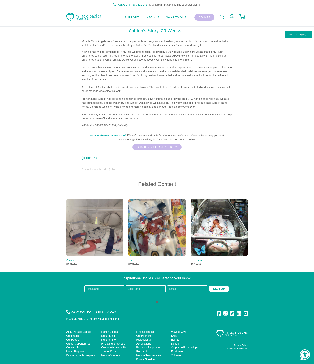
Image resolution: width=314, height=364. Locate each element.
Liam (131, 260)
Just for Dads (108, 351)
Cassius (71, 260)
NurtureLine (108, 335)
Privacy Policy (241, 345)
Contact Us (72, 347)
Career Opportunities (78, 343)
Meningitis (89, 158)
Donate (204, 17)
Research (142, 351)
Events (175, 339)
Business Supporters (148, 347)
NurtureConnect (110, 355)
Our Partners (143, 335)
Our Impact (72, 335)
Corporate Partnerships (184, 347)
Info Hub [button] (153, 17)
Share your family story (157, 147)
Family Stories (109, 332)
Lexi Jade (196, 260)
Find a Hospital (145, 332)
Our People (72, 339)
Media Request (75, 351)
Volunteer (176, 355)
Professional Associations (143, 341)
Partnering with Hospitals (80, 355)
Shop (174, 335)
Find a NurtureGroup (113, 343)
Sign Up (219, 289)
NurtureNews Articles (148, 355)
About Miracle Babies (78, 332)
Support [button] (132, 17)
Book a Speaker (145, 359)
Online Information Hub (114, 347)
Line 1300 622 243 (132, 4)
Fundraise (177, 351)
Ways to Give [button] (176, 17)
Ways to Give (178, 332)
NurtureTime (108, 339)
